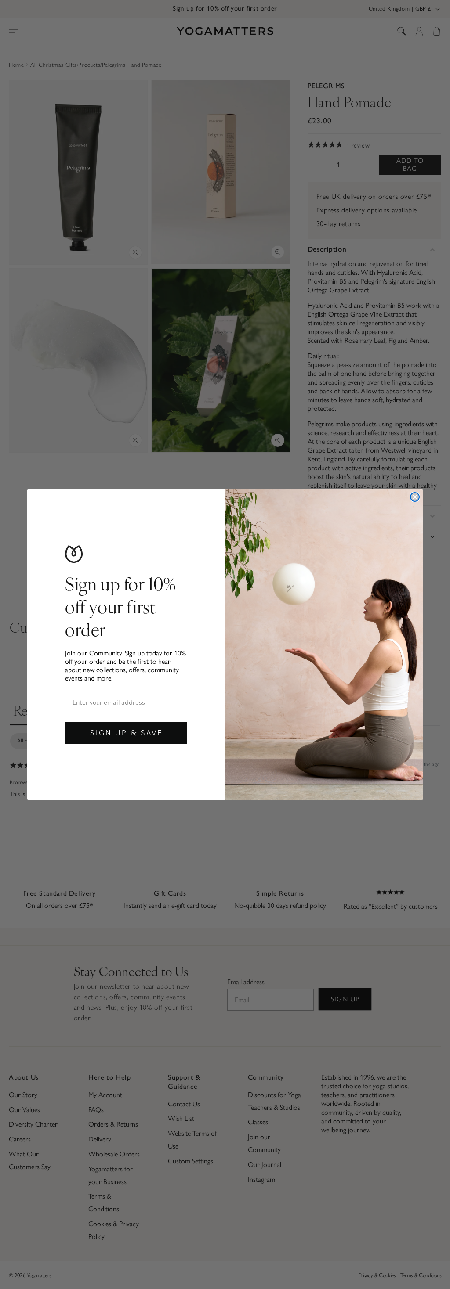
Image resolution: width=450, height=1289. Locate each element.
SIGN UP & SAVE (126, 732)
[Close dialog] (414, 497)
